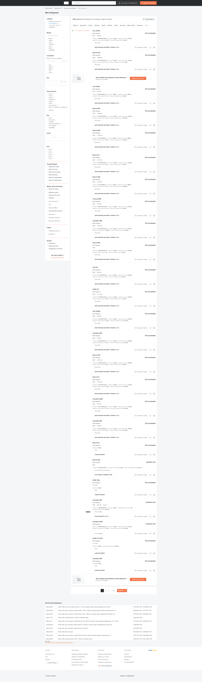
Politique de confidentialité (78, 656)
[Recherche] (73, 3)
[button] (150, 47)
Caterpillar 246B (97, 220)
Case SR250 (96, 86)
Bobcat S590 (96, 108)
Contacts (47, 659)
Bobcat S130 (96, 52)
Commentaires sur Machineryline (80, 662)
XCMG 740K (96, 480)
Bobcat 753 (96, 377)
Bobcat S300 (96, 130)
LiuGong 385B (97, 199)
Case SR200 (96, 30)
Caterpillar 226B (97, 333)
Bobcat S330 (96, 355)
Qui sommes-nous (50, 654)
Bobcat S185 (49, 631)
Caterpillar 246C (97, 500)
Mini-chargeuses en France (66, 642)
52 (113, 590)
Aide (46, 656)
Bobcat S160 (49, 614)
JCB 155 (95, 267)
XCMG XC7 (96, 289)
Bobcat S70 (96, 155)
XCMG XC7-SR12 (98, 538)
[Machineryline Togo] (53, 3)
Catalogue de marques (77, 664)
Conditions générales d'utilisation (80, 654)
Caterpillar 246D (97, 421)
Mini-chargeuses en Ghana (52, 642)
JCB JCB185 (96, 311)
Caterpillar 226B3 (98, 399)
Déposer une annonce (138, 78)
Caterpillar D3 (49, 624)
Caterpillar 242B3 (98, 521)
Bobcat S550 (96, 242)
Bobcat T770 (49, 617)
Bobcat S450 (49, 607)
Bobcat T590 (49, 628)
